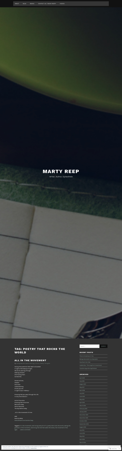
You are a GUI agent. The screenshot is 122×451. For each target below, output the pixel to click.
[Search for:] (93, 346)
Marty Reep (61, 171)
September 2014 (84, 424)
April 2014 (82, 439)
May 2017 (82, 387)
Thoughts (47, 363)
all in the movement (25, 425)
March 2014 (83, 442)
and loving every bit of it (39, 425)
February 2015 (83, 408)
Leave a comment (25, 429)
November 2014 (84, 418)
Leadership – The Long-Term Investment (91, 365)
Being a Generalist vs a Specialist (89, 359)
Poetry (42, 363)
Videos (62, 3)
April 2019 (82, 378)
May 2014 (82, 436)
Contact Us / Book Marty (47, 3)
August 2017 (83, 384)
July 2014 (82, 430)
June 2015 (82, 396)
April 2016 (82, 390)
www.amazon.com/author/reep (24, 420)
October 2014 (83, 421)
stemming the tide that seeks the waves (43, 427)
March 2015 (83, 405)
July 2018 (82, 381)
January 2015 (83, 411)
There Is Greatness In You (87, 356)
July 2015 (82, 393)
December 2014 (84, 415)
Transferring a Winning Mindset (88, 368)
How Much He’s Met (85, 362)
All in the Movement (30, 360)
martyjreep (19, 363)
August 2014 (83, 427)
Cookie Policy (34, 448)
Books (32, 3)
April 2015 (82, 402)
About (17, 3)
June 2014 (82, 433)
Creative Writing (29, 363)
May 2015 (82, 399)
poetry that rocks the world (55, 425)
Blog (24, 3)
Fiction (37, 363)
